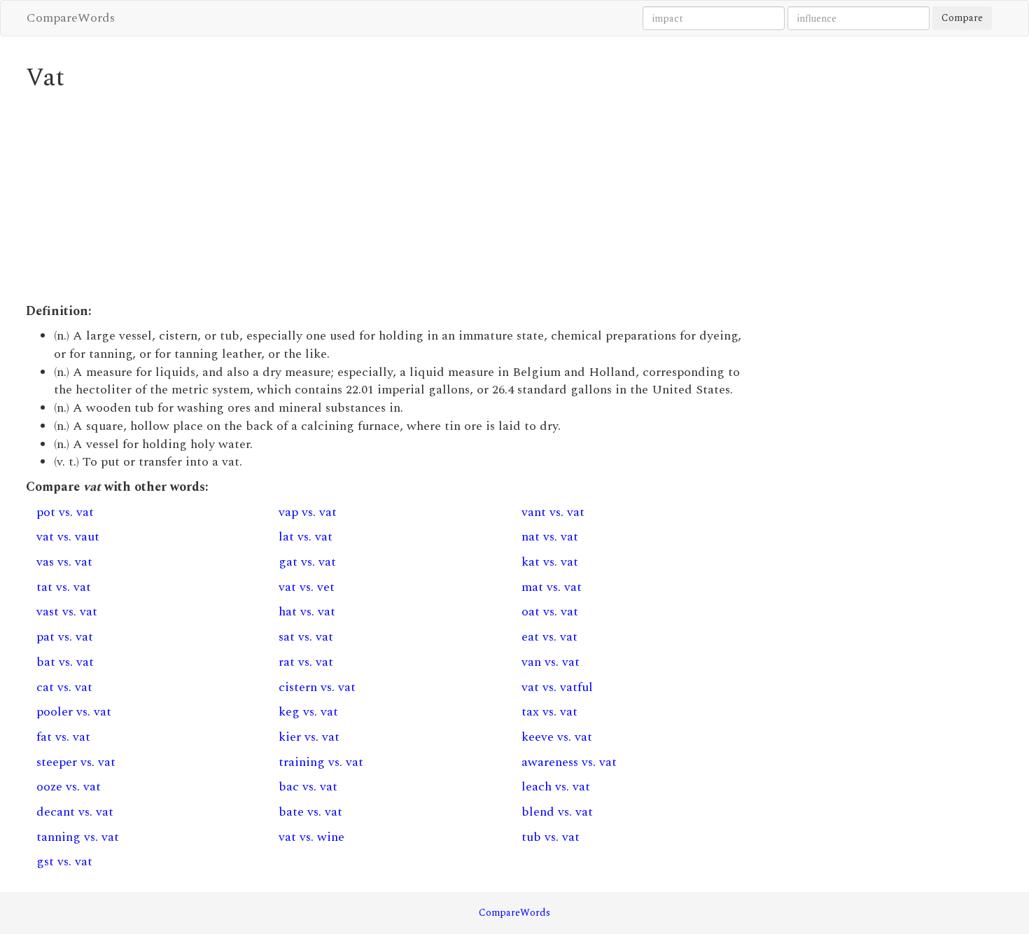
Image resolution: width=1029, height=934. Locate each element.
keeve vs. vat (557, 736)
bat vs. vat (65, 662)
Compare (962, 18)
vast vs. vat (66, 611)
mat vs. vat (552, 587)
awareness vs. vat (569, 762)
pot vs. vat (65, 512)
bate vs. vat (310, 811)
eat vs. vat (550, 636)
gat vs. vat (307, 561)
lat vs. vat (305, 536)
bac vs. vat (308, 786)
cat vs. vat (64, 687)
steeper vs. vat (75, 762)
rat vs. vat (306, 662)
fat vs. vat (63, 736)
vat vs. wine (311, 837)
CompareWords (71, 17)
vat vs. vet (307, 587)
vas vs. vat (64, 561)
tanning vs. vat (77, 837)
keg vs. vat (308, 711)
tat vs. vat (63, 587)
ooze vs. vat (68, 786)
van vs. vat (551, 662)
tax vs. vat (550, 711)
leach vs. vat (556, 786)
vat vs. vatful (557, 687)
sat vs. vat (306, 636)
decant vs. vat (74, 811)
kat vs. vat (550, 561)
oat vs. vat (550, 611)
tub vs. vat (551, 837)
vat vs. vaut (67, 536)
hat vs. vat (307, 611)
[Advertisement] (390, 197)
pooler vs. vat (73, 711)
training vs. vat (321, 762)
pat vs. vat (64, 636)
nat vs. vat (550, 536)
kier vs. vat (309, 736)
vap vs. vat (308, 512)
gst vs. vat (64, 861)
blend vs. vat (557, 811)
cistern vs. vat (317, 687)
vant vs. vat (553, 512)
